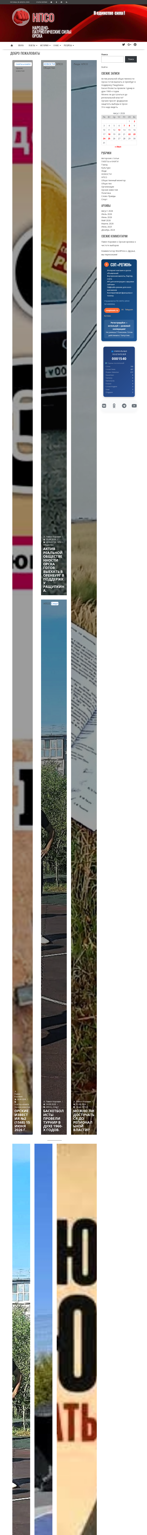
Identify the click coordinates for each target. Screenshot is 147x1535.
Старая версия (41, 2)
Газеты (32, 45)
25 (109, 138)
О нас (56, 45)
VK (122, 309)
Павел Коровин (18, 1095)
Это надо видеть (109, 107)
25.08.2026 (51, 539)
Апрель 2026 (107, 223)
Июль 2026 (106, 214)
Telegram (129, 309)
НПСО (43, 17)
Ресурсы (68, 45)
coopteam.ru (112, 310)
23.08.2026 (81, 1104)
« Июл (118, 146)
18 (109, 134)
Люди (77, 64)
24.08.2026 (51, 1104)
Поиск (104, 54)
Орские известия (20, 69)
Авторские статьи (110, 158)
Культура (105, 167)
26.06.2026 (21, 1099)
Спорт (54, 603)
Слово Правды (108, 196)
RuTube (107, 316)
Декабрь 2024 (108, 229)
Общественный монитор (113, 180)
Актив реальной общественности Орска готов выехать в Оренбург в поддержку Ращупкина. (53, 569)
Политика (106, 193)
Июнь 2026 (106, 217)
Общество (49, 67)
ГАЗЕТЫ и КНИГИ (23, 64)
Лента (21, 45)
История (44, 45)
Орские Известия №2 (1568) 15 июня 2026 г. (22, 1120)
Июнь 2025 (106, 226)
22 (129, 134)
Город (104, 164)
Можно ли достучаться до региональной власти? (83, 1120)
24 (104, 138)
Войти (104, 67)
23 (134, 134)
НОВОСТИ (49, 64)
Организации (107, 186)
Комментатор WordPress (113, 251)
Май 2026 (106, 220)
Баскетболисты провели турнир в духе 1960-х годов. (53, 1120)
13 (119, 130)
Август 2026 (107, 211)
